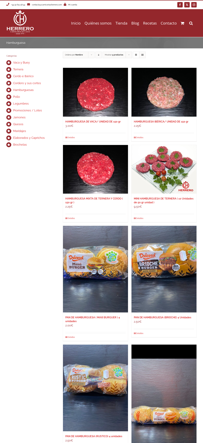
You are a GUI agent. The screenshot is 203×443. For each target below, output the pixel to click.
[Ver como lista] (142, 55)
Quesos (18, 124)
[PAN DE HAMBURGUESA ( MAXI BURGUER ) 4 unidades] (95, 269)
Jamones (19, 117)
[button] (191, 23)
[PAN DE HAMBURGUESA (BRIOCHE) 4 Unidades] (163, 269)
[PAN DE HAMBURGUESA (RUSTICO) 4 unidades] (95, 388)
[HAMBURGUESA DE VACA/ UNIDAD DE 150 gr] (95, 92)
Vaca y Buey (21, 62)
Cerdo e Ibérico (23, 76)
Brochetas (20, 144)
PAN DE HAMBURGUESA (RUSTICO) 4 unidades (93, 436)
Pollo (16, 96)
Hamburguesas (23, 90)
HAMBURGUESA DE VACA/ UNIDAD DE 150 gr (93, 121)
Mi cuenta (72, 5)
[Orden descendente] (98, 55)
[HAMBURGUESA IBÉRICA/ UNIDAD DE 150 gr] (163, 92)
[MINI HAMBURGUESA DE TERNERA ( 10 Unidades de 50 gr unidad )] (163, 169)
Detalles (71, 137)
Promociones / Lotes (27, 110)
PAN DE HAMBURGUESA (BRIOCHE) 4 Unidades (162, 317)
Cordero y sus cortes (27, 83)
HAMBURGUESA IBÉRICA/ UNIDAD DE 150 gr (161, 121)
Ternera (18, 69)
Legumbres (21, 103)
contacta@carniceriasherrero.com (47, 5)
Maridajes (19, 131)
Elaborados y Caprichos (29, 137)
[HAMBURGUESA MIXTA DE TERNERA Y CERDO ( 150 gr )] (95, 169)
